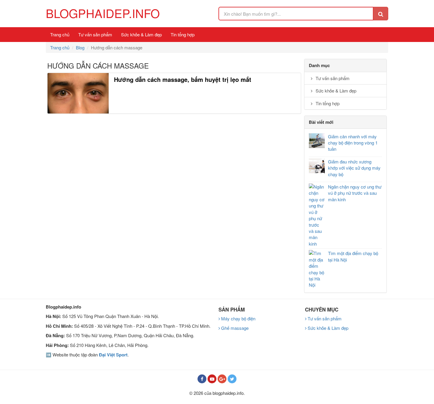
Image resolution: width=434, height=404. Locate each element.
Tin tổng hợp (183, 34)
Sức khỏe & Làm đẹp (141, 34)
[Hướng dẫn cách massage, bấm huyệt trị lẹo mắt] (78, 93)
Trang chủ (59, 34)
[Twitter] (232, 378)
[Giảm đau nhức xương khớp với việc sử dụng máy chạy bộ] (317, 165)
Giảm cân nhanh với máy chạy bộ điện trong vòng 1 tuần (353, 142)
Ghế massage (234, 328)
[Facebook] (202, 378)
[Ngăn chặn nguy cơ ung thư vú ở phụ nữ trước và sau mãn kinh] (317, 215)
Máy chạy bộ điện (237, 318)
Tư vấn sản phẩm (95, 34)
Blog (80, 47)
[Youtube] (212, 378)
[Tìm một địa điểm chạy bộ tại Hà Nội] (317, 269)
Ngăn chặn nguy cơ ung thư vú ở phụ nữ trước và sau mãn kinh (354, 193)
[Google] (222, 378)
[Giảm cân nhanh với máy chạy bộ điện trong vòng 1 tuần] (317, 140)
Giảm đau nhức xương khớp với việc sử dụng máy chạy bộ (354, 167)
